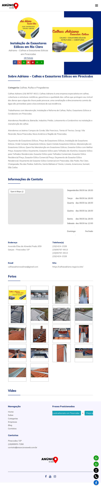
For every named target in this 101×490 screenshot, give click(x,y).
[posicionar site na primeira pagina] (11, 5)
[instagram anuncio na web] (55, 476)
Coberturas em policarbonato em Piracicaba (53, 413)
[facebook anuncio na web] (47, 476)
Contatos (12, 428)
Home (11, 412)
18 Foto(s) (28, 58)
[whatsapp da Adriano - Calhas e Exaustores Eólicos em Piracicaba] (96, 457)
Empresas (12, 422)
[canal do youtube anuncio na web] (51, 476)
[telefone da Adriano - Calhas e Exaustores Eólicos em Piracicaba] (96, 476)
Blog (10, 425)
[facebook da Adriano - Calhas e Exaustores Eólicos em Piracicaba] (96, 482)
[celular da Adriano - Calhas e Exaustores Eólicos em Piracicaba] (96, 470)
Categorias (13, 418)
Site (36, 62)
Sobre (10, 415)
